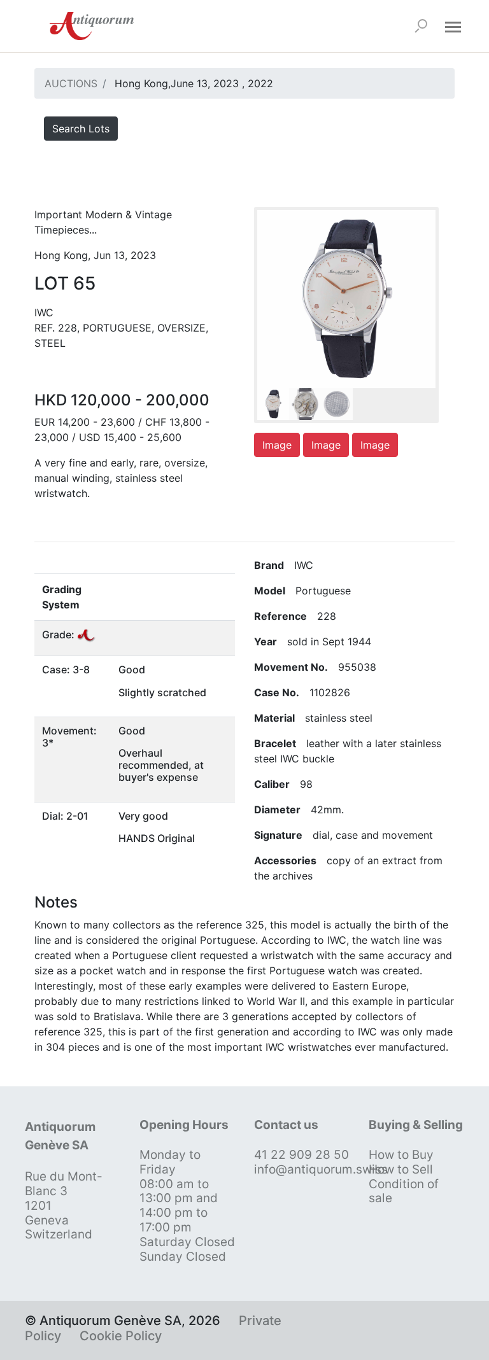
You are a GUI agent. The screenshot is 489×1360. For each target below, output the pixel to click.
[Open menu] (453, 26)
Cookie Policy (121, 1335)
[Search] (421, 26)
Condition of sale (404, 1191)
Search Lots (81, 128)
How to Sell (401, 1169)
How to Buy (401, 1154)
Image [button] (277, 444)
